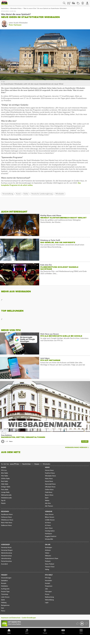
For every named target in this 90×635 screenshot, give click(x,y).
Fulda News (48, 492)
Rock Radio (4, 481)
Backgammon (5, 605)
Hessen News (49, 470)
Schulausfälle (49, 539)
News (47, 467)
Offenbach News (50, 487)
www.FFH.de (14, 464)
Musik (27, 633)
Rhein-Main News (6, 522)
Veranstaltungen (6, 578)
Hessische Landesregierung (42, 194)
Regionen (5, 511)
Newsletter (48, 580)
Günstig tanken (50, 531)
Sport (46, 498)
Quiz (2, 608)
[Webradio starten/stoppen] (82, 623)
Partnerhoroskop (6, 561)
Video (63, 633)
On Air (47, 544)
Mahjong (3, 602)
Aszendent (4, 564)
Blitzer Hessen (49, 517)
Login (46, 602)
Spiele (3, 600)
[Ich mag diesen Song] (78, 623)
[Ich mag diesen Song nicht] (86, 623)
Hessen (36, 464)
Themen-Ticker (50, 567)
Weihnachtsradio (6, 495)
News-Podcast (49, 564)
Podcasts (48, 561)
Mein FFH (87, 2)
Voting (47, 569)
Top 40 (3, 500)
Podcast (45, 633)
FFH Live (4, 470)
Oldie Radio (4, 484)
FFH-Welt (49, 575)
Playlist (68, 2)
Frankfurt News (50, 473)
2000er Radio (5, 478)
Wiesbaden (59, 194)
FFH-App (48, 578)
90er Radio (4, 476)
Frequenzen (48, 586)
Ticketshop (4, 594)
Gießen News (49, 489)
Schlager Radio (5, 487)
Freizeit (4, 575)
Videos (47, 553)
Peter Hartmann (15, 25)
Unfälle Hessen (50, 520)
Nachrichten (5, 8)
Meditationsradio (6, 498)
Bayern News (49, 495)
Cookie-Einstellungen (29, 618)
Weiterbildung (49, 600)
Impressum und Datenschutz (10, 618)
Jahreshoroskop (6, 558)
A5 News (48, 525)
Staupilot (73, 2)
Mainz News (49, 478)
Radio (3, 467)
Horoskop (5, 544)
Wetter (78, 2)
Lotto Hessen (5, 597)
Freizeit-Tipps (5, 591)
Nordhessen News (7, 514)
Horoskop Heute (6, 547)
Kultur (25, 194)
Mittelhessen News (7, 520)
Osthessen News (6, 517)
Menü (81, 633)
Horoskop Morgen (7, 550)
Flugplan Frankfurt (50, 536)
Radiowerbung (49, 597)
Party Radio (4, 489)
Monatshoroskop (6, 556)
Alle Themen (49, 506)
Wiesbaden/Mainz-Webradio (76, 447)
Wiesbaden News (50, 476)
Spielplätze (4, 580)
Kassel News (49, 481)
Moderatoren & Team (51, 558)
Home (9, 633)
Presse (47, 594)
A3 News (48, 522)
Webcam (82, 2)
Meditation (4, 586)
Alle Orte (48, 503)
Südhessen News (6, 525)
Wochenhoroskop (6, 553)
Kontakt (47, 583)
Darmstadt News (50, 484)
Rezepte (3, 583)
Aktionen (48, 550)
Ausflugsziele (5, 589)
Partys (3, 611)
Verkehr (48, 511)
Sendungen (48, 547)
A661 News (49, 528)
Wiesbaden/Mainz (16, 8)
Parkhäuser (48, 533)
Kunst (18, 194)
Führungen (48, 591)
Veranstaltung (7, 194)
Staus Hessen (49, 514)
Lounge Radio (5, 492)
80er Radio (4, 473)
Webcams (48, 556)
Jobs (46, 589)
